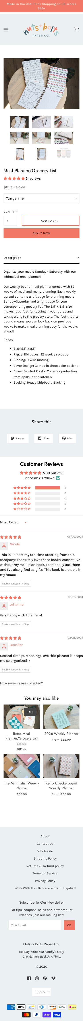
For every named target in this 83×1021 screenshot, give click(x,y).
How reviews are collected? (21, 683)
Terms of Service (45, 873)
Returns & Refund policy (45, 866)
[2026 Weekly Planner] (61, 717)
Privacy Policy (45, 881)
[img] (10, 537)
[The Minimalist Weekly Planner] (22, 766)
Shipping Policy (45, 858)
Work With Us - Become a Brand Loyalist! (45, 888)
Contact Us (45, 844)
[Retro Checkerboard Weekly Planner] (61, 766)
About (45, 836)
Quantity (10, 211)
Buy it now (41, 233)
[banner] (41, 29)
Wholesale (45, 851)
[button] (15, 178)
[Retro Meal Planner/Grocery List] (22, 717)
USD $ (40, 992)
